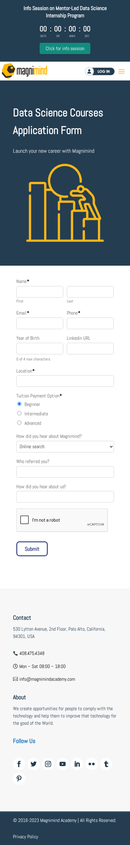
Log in (107, 71)
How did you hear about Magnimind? (49, 436)
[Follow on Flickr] (92, 764)
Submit (32, 548)
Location (25, 371)
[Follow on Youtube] (63, 764)
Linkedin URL (78, 338)
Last (70, 301)
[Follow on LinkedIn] (77, 764)
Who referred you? (32, 461)
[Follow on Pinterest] (19, 778)
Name (22, 281)
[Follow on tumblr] (106, 764)
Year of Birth (27, 338)
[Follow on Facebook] (19, 764)
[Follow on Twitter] (34, 764)
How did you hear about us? (41, 487)
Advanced (32, 423)
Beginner (32, 404)
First (20, 301)
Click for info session (65, 48)
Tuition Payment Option (39, 396)
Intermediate (36, 414)
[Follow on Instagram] (48, 764)
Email (22, 313)
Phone (73, 313)
